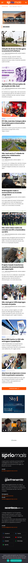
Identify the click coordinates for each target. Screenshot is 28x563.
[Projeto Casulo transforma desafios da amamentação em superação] (14, 255)
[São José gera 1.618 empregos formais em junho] (14, 292)
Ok (8, 560)
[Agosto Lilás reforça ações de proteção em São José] (14, 74)
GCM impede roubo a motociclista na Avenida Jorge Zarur (12, 193)
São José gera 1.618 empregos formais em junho (13, 303)
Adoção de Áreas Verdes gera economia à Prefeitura (14, 50)
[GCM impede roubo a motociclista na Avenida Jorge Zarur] (14, 180)
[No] (26, 558)
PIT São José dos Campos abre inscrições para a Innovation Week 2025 (14, 123)
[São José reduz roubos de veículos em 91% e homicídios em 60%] (14, 218)
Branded (15, 6)
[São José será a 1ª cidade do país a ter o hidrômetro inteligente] (14, 143)
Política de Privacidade (16, 560)
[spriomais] (14, 2)
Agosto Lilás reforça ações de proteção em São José (13, 85)
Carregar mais (13, 388)
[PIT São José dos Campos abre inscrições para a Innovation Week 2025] (14, 109)
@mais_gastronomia (7, 496)
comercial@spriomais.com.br (9, 499)
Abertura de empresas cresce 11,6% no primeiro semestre (14, 374)
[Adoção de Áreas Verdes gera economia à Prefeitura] (14, 39)
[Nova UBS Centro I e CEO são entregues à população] (14, 327)
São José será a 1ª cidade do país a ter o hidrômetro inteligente (13, 155)
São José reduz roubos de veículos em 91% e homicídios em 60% (13, 230)
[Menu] (2, 2)
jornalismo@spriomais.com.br (9, 471)
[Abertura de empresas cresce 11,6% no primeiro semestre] (14, 361)
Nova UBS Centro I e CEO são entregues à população (13, 340)
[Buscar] (26, 2)
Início (10, 6)
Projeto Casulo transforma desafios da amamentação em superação (13, 267)
